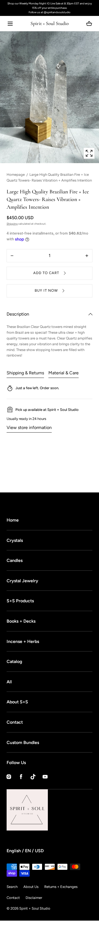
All (9, 681)
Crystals (15, 540)
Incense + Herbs (23, 641)
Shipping (12, 223)
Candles (15, 560)
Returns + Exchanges (61, 887)
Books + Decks (21, 621)
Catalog (14, 661)
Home (13, 520)
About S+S (17, 701)
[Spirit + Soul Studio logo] (48, 810)
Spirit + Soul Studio (34, 908)
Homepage (16, 174)
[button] (10, 23)
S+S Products (20, 600)
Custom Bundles (23, 742)
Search (12, 887)
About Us (30, 887)
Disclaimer (34, 898)
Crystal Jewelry (22, 580)
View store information (29, 427)
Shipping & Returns (25, 372)
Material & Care (63, 372)
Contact (15, 722)
